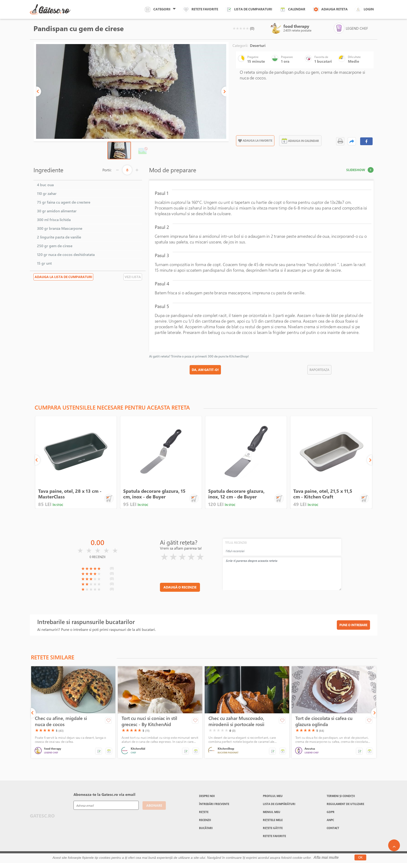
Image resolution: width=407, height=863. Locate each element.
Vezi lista (133, 277)
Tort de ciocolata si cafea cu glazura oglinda (324, 721)
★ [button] (234, 28)
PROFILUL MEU (273, 796)
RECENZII (205, 820)
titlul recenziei (236, 542)
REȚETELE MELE (273, 820)
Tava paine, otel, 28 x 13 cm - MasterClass (70, 494)
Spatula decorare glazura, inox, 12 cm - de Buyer (236, 494)
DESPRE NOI (207, 796)
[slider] (240, 28)
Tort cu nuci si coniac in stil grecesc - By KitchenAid (149, 721)
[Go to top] (394, 845)
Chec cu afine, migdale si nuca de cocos (61, 721)
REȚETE (203, 812)
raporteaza (319, 369)
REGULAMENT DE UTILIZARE (345, 804)
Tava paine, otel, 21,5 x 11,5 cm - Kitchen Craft (322, 494)
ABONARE (154, 805)
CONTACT (333, 828)
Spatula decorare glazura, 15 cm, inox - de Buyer (154, 494)
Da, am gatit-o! (205, 369)
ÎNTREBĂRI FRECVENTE (214, 804)
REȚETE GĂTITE (273, 828)
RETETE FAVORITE (274, 836)
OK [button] (360, 857)
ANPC (330, 820)
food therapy (296, 26)
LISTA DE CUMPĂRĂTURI (279, 804)
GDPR (330, 812)
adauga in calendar (303, 141)
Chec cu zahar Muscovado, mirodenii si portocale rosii (236, 721)
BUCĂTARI (206, 828)
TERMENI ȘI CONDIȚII (341, 796)
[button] (39, 91)
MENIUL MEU (271, 812)
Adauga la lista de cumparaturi (63, 277)
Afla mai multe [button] (326, 857)
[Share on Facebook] (366, 141)
